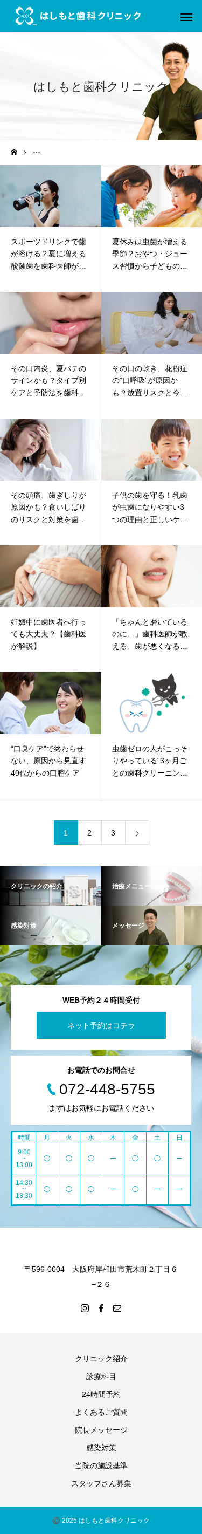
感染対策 (101, 1447)
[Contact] (117, 1308)
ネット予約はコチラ (101, 1025)
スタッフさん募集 (101, 1483)
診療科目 (101, 1376)
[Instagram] (85, 1308)
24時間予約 (101, 1394)
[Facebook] (101, 1308)
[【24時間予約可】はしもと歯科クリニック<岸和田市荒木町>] (78, 16)
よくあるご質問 (101, 1412)
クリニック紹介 (101, 1358)
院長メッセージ (101, 1430)
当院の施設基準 (101, 1465)
